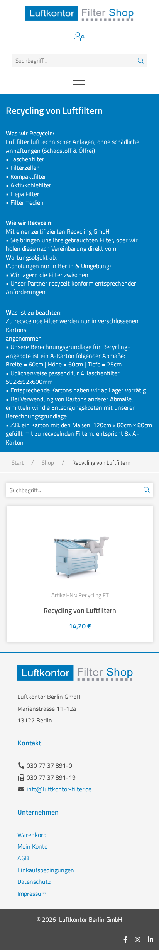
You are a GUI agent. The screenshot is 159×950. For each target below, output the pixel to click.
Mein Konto (32, 846)
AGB (23, 858)
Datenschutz (34, 881)
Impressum (31, 893)
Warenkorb (31, 834)
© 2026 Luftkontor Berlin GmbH (79, 919)
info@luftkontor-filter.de (59, 789)
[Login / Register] (79, 38)
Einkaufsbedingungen (45, 870)
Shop (48, 463)
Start (18, 463)
